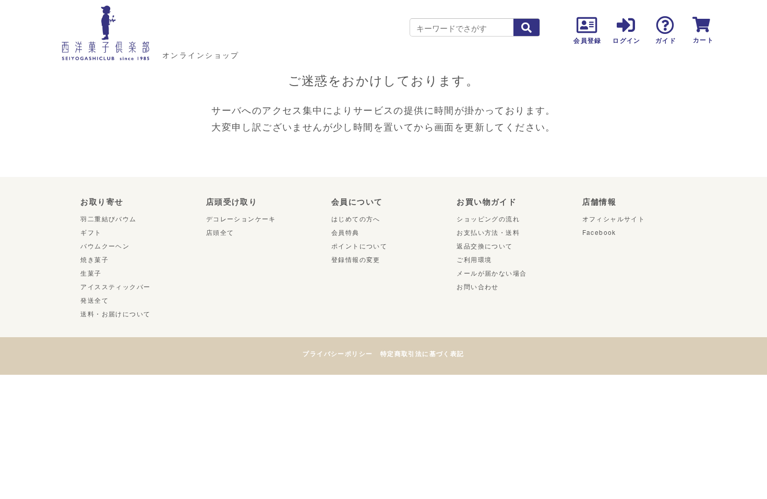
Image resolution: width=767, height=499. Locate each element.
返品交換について (484, 245)
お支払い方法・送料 (488, 232)
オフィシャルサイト (613, 218)
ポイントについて (359, 245)
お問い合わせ (477, 286)
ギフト (90, 232)
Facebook (599, 232)
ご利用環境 (474, 259)
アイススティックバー (115, 286)
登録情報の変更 (355, 259)
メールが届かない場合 (491, 272)
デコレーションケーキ (241, 218)
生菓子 (90, 272)
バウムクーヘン (104, 245)
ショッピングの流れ (488, 218)
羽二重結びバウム (108, 218)
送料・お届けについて (115, 313)
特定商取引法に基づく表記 (422, 353)
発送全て (94, 299)
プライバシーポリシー (338, 353)
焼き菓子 (94, 259)
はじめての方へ (355, 218)
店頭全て (220, 232)
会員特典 (345, 232)
